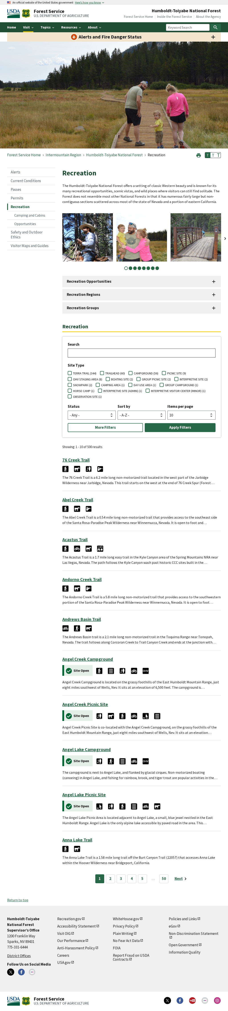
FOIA (116, 948)
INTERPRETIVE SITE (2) (194, 379)
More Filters (105, 427)
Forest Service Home (138, 16)
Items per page (180, 406)
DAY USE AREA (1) (145, 385)
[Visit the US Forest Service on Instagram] (217, 1000)
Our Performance (71, 940)
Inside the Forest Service (174, 16)
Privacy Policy (124, 926)
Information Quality (184, 952)
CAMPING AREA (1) (113, 385)
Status (73, 406)
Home (11, 27)
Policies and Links (183, 918)
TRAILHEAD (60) (115, 373)
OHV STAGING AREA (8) (87, 379)
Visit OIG (64, 933)
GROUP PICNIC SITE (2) (156, 379)
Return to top (17, 900)
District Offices (19, 955)
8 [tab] (157, 268)
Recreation (20, 206)
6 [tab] (148, 268)
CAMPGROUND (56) (146, 373)
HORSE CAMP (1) (83, 391)
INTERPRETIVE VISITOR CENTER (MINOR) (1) (178, 391)
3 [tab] (135, 268)
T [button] (208, 155)
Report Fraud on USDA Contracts (131, 957)
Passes (16, 189)
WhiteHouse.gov (126, 918)
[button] (198, 155)
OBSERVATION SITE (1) (87, 397)
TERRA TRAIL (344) (84, 373)
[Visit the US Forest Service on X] (167, 1000)
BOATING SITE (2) (122, 379)
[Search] (215, 27)
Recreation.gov (69, 918)
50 (164, 878)
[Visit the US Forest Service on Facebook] (179, 1000)
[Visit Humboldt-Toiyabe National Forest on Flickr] (32, 972)
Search (73, 344)
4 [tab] (139, 268)
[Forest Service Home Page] (26, 13)
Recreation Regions (83, 294)
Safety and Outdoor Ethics (27, 235)
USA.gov (64, 962)
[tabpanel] (87, 237)
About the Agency (208, 16)
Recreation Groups (83, 307)
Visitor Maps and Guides (30, 245)
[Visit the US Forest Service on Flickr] (204, 1000)
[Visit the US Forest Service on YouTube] (192, 1000)
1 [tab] (126, 268)
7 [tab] (153, 268)
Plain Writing (123, 933)
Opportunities (25, 223)
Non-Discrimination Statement (193, 933)
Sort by (124, 406)
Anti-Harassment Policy (76, 948)
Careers (63, 955)
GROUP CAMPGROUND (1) (181, 385)
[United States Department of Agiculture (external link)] (14, 13)
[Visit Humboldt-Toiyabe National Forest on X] (10, 972)
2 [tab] (130, 268)
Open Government (183, 944)
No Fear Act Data (126, 940)
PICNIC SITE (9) (176, 373)
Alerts (15, 172)
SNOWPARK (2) (82, 385)
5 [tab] (144, 268)
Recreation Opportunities (89, 281)
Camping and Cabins (29, 215)
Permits (17, 198)
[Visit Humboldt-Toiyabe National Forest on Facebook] (21, 972)
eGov (173, 926)
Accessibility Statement (76, 926)
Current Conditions (26, 180)
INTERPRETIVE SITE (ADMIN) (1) (122, 391)
